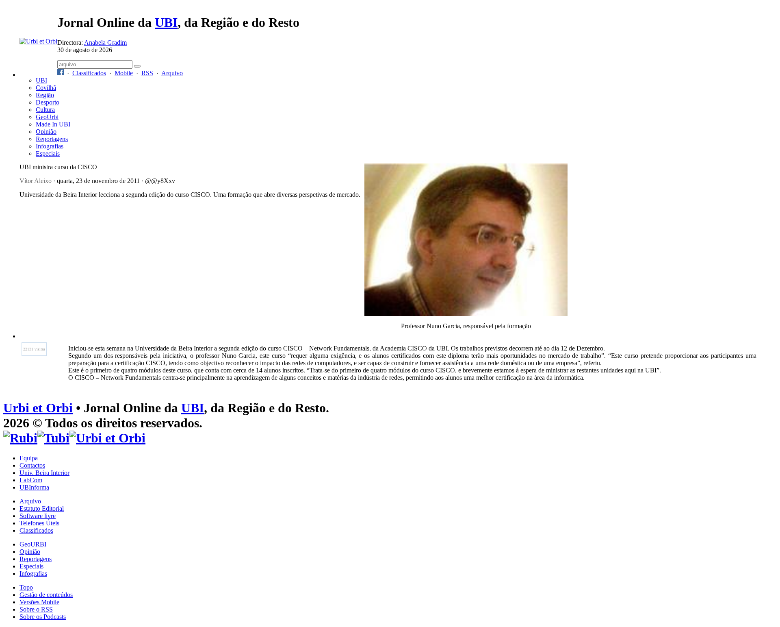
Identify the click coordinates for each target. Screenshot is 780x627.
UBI (166, 22)
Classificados (89, 73)
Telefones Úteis (39, 523)
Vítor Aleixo (36, 180)
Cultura (45, 109)
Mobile (124, 73)
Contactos (32, 465)
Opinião (46, 131)
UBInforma (34, 487)
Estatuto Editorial (42, 508)
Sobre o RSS (36, 609)
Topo (26, 587)
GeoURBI (33, 544)
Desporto (47, 102)
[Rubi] (20, 438)
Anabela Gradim (105, 42)
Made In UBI (53, 124)
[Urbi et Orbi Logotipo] (38, 41)
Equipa (29, 458)
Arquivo (172, 73)
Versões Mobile (39, 602)
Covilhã (46, 87)
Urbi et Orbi (38, 408)
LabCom (31, 480)
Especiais (48, 153)
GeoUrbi (47, 116)
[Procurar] (137, 66)
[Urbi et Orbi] (107, 438)
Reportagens (52, 138)
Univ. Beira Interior (44, 472)
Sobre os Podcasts (43, 616)
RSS (147, 73)
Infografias (49, 146)
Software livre (38, 515)
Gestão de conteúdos (46, 594)
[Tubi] (53, 438)
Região (45, 94)
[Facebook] (60, 73)
